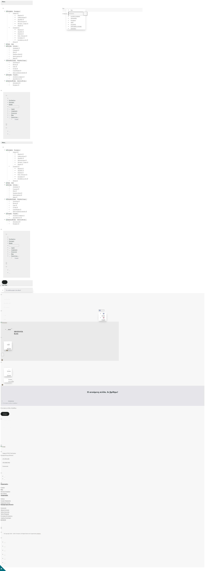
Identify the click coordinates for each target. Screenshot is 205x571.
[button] (104, 314)
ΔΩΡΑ (72, 22)
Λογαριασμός (4, 495)
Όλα (72, 10)
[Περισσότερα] (4, 377)
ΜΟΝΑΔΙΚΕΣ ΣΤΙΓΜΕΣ (76, 26)
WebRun (39, 533)
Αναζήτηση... (65, 13)
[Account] (5, 340)
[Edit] (3, 8)
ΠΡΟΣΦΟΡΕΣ (74, 18)
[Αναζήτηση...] (2, 354)
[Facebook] (9, 131)
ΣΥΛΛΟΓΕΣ (73, 24)
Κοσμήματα (73, 20)
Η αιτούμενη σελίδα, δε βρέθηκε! (10, 403)
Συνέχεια (5, 414)
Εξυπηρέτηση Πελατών (7, 504)
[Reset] (4, 282)
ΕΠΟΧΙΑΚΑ (73, 28)
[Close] (2, 4)
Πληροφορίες (4, 484)
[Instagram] (9, 134)
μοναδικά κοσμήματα (75, 16)
